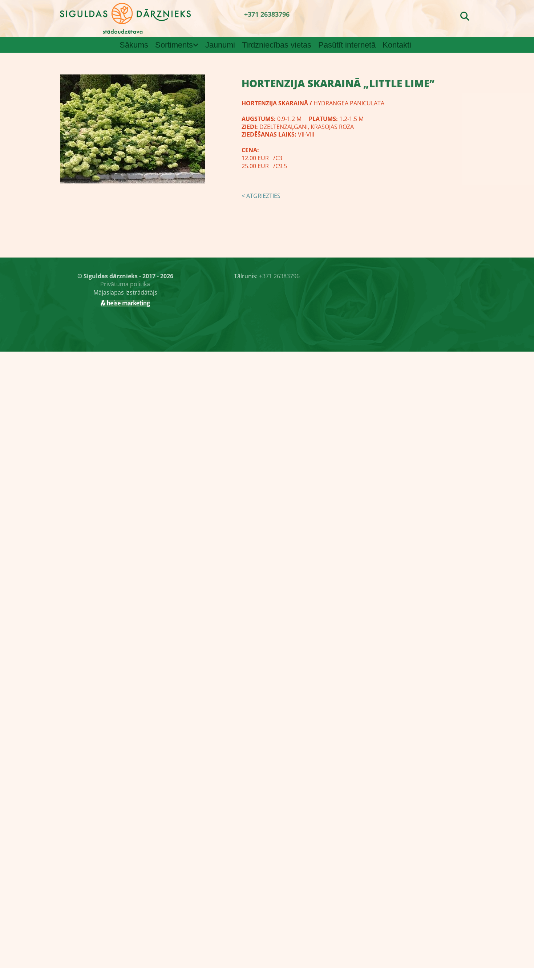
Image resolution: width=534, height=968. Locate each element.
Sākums (134, 44)
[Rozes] (125, 303)
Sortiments (174, 44)
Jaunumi (220, 44)
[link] (178, 45)
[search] (464, 16)
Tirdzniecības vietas (276, 44)
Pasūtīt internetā (347, 44)
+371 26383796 (267, 14)
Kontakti (397, 44)
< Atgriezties (261, 196)
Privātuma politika (125, 284)
